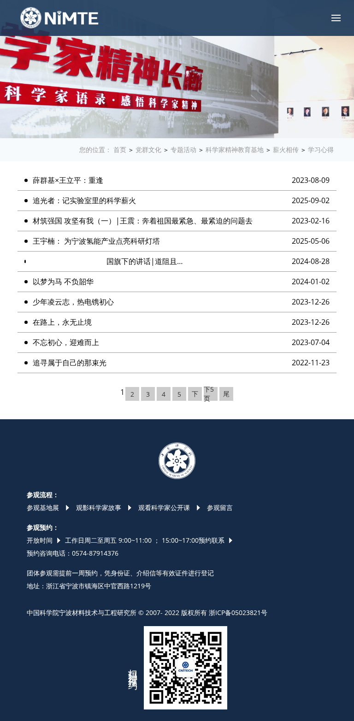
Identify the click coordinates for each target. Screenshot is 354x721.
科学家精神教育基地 (235, 149)
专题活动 (183, 149)
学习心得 (321, 149)
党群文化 (148, 149)
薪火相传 (286, 149)
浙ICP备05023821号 (238, 612)
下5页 (209, 394)
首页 (119, 149)
